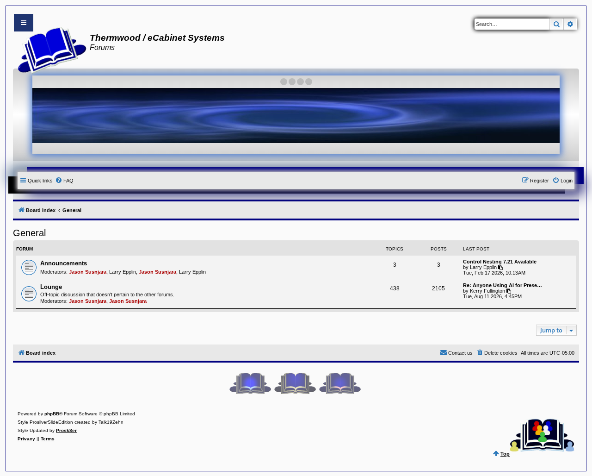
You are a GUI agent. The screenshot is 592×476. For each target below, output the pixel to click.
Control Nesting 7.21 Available (499, 261)
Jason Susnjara (87, 272)
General (29, 233)
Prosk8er (66, 430)
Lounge (51, 286)
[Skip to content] (23, 22)
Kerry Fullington (487, 291)
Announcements (63, 263)
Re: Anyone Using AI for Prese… (502, 285)
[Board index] (49, 49)
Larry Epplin (122, 272)
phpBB (51, 413)
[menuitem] (64, 180)
